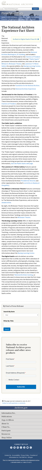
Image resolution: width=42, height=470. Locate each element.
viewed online (6, 202)
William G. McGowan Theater (12, 64)
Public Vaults (34, 59)
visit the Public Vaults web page (22, 163)
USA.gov (30, 457)
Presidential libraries (28, 181)
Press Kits (22, 17)
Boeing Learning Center (32, 66)
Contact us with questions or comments (13, 403)
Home (3, 17)
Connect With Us (21, 444)
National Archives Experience (26, 89)
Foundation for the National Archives (27, 85)
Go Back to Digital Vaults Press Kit (25, 39)
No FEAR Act (23, 457)
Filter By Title (8, 321)
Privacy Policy (25, 455)
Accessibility (16, 455)
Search (35, 9)
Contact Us (8, 455)
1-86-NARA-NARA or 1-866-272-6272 (21, 462)
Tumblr (21, 447)
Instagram (18, 447)
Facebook (11, 447)
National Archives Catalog (24, 275)
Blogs (27, 447)
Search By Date (9, 312)
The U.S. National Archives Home (17, 3)
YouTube (24, 447)
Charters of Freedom (33, 57)
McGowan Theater (24, 217)
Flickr (31, 447)
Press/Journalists (12, 17)
